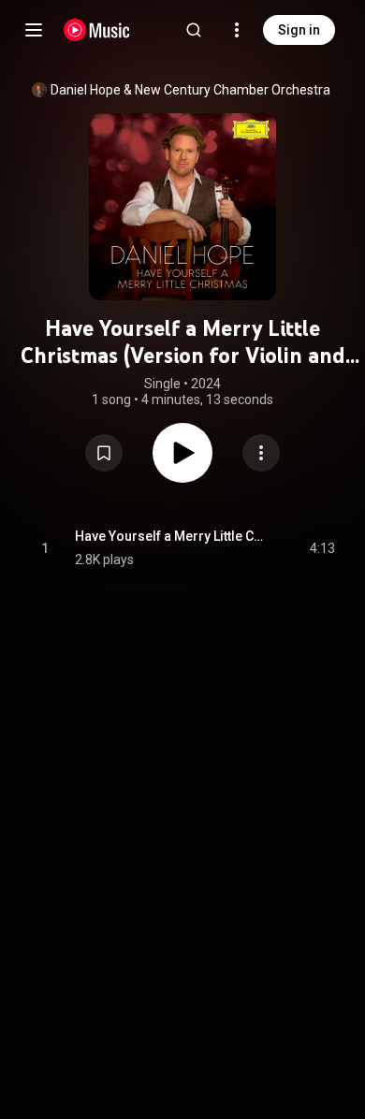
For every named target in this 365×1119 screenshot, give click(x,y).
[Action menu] (261, 453)
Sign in (299, 29)
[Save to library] (104, 453)
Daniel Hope (86, 89)
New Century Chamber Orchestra (232, 89)
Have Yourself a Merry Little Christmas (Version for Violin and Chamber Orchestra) (171, 536)
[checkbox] (322, 548)
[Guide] (33, 30)
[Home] (97, 30)
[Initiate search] (194, 30)
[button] (104, 453)
